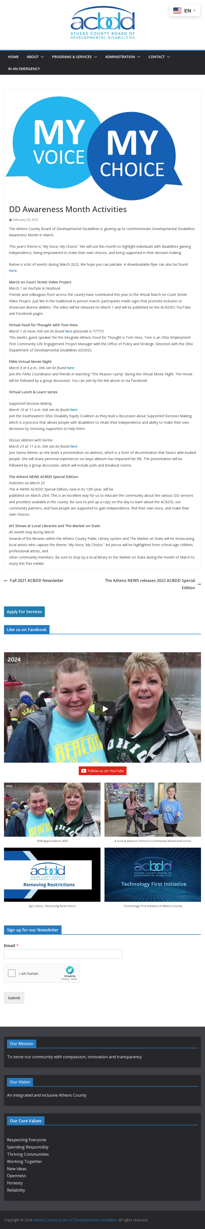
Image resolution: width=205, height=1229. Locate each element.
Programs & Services (72, 56)
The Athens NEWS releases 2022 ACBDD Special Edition (150, 584)
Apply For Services (24, 611)
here (70, 367)
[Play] (105, 708)
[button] (41, 56)
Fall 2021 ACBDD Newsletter (37, 580)
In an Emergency (24, 68)
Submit (14, 997)
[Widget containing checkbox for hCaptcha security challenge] (42, 973)
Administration (120, 56)
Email (11, 945)
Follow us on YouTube (106, 770)
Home (13, 56)
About (32, 56)
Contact (156, 56)
